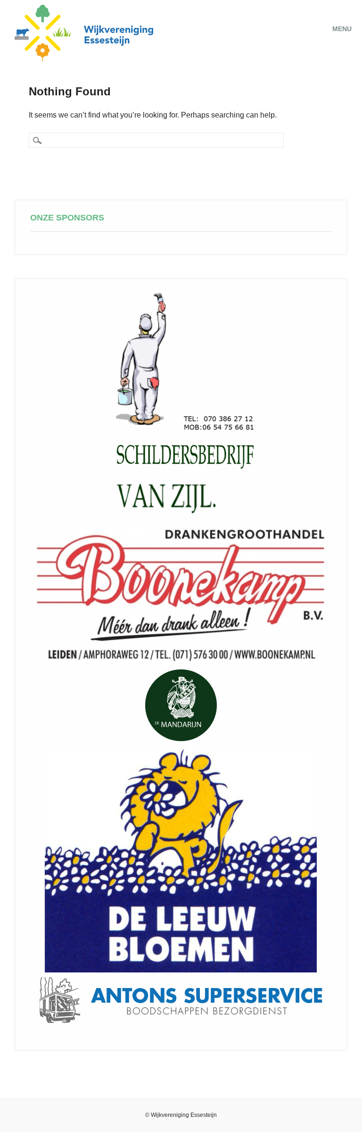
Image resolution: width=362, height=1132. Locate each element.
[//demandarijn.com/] (181, 705)
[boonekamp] (181, 594)
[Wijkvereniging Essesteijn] (84, 58)
